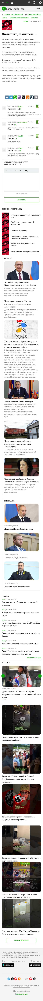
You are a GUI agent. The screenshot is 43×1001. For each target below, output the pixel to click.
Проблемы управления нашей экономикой (22, 223)
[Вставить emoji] (26, 170)
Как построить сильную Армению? (25, 251)
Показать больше (21, 940)
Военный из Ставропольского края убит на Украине (21, 634)
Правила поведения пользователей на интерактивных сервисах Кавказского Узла (21, 986)
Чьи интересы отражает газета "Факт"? (23, 244)
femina (20, 106)
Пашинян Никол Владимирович (18, 528)
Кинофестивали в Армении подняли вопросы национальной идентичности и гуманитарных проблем (21, 344)
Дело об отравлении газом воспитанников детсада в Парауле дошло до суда (20, 652)
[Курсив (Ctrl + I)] (11, 170)
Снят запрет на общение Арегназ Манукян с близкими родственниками (21, 480)
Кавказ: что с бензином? (13, 14)
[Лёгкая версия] (12, 3)
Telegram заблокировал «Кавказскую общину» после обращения (18, 818)
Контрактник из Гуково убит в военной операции (19, 603)
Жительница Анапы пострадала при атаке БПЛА (20, 614)
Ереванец (34, 18)
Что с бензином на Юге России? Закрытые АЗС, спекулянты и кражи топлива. (21, 932)
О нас (3, 961)
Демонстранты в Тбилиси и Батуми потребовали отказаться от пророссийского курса (21, 694)
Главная (4, 18)
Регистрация (21, 193)
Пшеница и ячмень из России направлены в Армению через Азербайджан (17, 444)
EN (7, 2)
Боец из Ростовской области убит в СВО (20, 643)
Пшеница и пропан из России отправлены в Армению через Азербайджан (17, 304)
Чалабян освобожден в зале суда (18, 401)
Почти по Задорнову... (19, 230)
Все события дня (34, 658)
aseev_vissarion (22, 122)
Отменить (22, 200)
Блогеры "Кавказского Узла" (19, 18)
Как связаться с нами (18, 961)
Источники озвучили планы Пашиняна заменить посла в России (20, 283)
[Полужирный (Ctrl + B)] (6, 170)
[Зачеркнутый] (20, 170)
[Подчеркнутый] (15, 170)
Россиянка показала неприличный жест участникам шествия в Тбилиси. (19, 896)
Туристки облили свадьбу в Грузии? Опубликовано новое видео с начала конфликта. (18, 779)
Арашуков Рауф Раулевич (15, 557)
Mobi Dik (20, 136)
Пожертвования (36, 961)
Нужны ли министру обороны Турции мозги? (26, 216)
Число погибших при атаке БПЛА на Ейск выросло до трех (21, 624)
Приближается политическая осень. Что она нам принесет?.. (25, 237)
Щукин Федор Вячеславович (17, 586)
